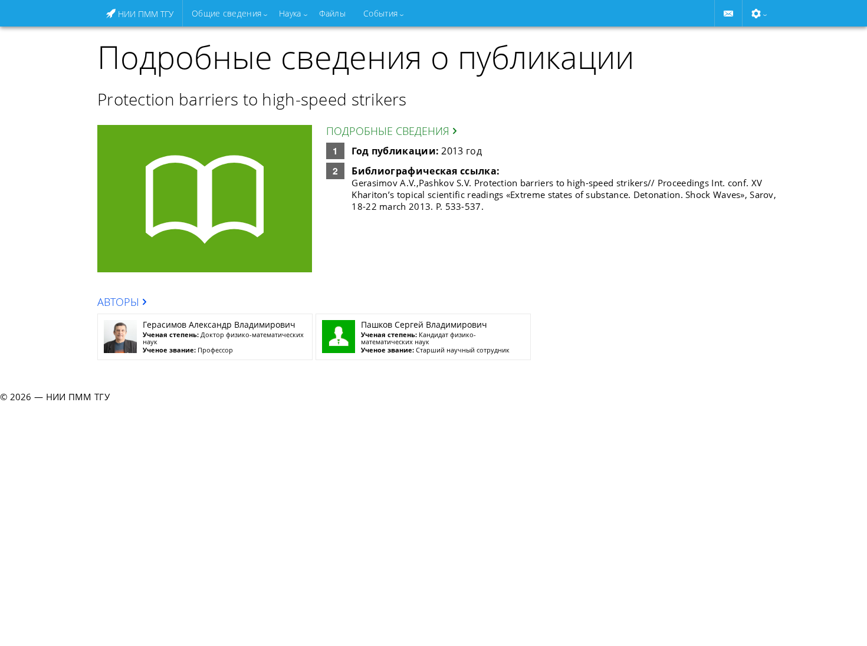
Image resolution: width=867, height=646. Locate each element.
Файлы (332, 13)
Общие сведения (226, 13)
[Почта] (728, 13)
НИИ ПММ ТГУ (144, 13)
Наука (290, 13)
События (380, 13)
